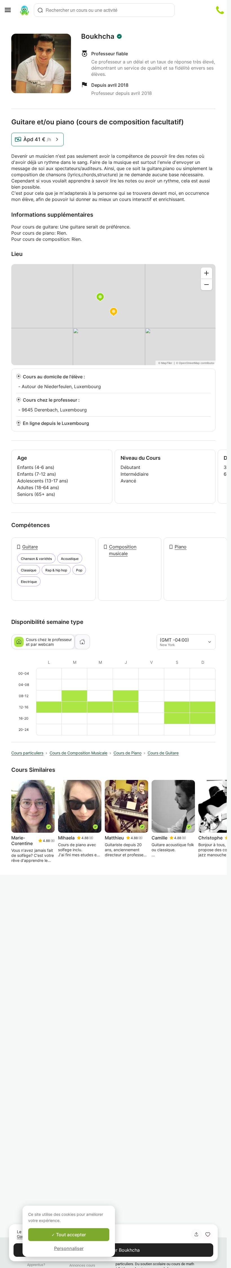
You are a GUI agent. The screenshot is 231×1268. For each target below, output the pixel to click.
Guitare (30, 547)
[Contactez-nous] (220, 10)
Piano (180, 547)
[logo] (24, 10)
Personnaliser (69, 1248)
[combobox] (104, 10)
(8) (52, 841)
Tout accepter (70, 1234)
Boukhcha (97, 36)
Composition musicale (122, 550)
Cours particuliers (27, 752)
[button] (207, 1234)
